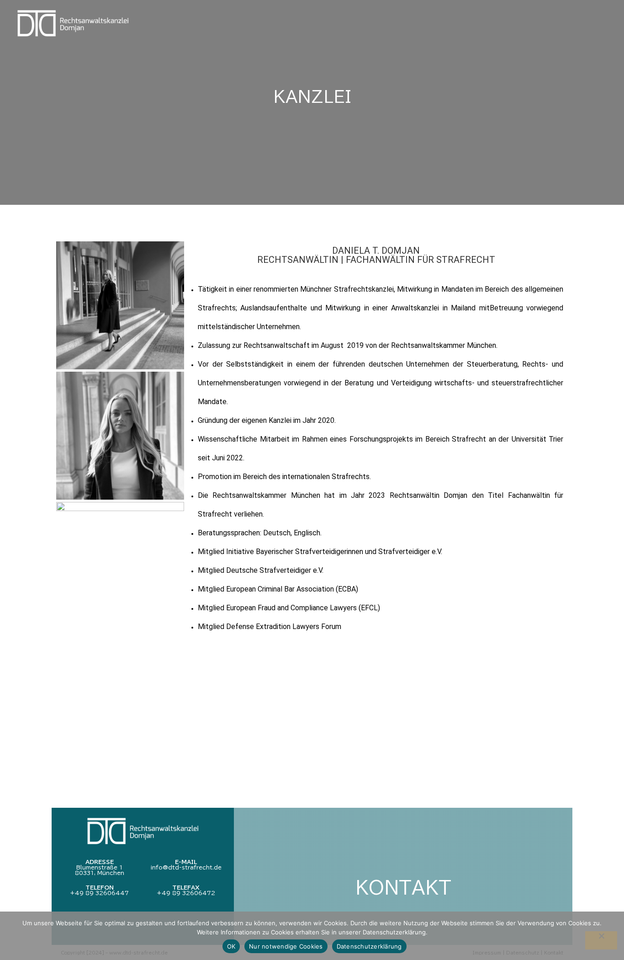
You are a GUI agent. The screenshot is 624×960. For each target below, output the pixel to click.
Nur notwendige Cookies (286, 946)
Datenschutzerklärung (369, 946)
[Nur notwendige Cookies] (601, 940)
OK (231, 946)
